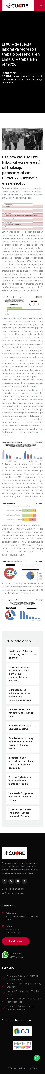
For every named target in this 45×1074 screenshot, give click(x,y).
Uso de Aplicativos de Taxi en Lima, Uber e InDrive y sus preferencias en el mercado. (20, 674)
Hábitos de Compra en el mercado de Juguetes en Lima (21, 796)
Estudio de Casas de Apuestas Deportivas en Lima (21, 713)
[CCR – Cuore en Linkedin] (17, 881)
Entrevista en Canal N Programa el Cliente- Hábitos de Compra (20, 813)
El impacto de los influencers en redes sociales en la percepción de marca (20, 694)
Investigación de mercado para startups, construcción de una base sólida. (21, 762)
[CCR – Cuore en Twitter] (11, 881)
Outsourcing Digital (28, 1068)
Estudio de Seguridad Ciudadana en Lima (20, 727)
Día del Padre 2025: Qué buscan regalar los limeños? (21, 654)
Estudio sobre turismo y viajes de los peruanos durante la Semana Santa (21, 743)
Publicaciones (9, 72)
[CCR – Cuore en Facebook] (4, 881)
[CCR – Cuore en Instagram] (24, 881)
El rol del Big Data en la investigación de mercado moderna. (20, 780)
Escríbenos (15, 941)
